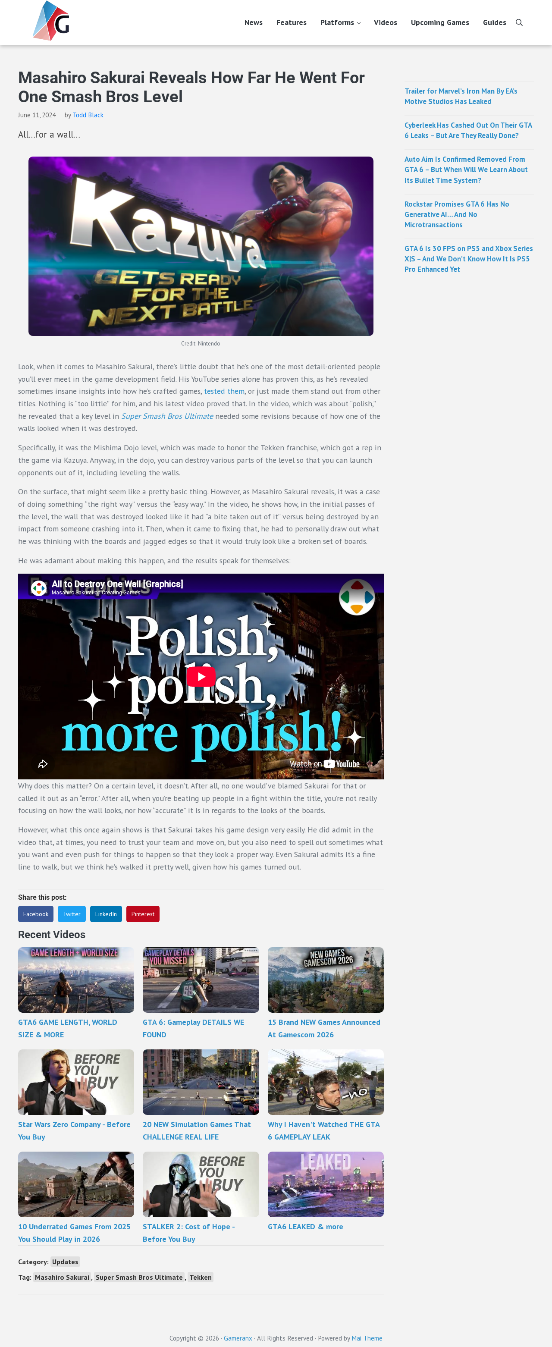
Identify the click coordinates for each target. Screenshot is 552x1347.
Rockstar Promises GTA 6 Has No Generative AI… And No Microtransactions (457, 214)
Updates (65, 1261)
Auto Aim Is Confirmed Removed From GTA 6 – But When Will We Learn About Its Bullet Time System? (466, 169)
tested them (223, 391)
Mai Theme (367, 1338)
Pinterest (143, 914)
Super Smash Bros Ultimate (167, 416)
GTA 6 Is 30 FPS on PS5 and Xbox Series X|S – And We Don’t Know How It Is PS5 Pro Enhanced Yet (469, 259)
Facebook (35, 914)
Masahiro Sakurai (62, 1277)
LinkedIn (106, 914)
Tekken (200, 1277)
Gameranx (238, 1338)
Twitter (72, 914)
